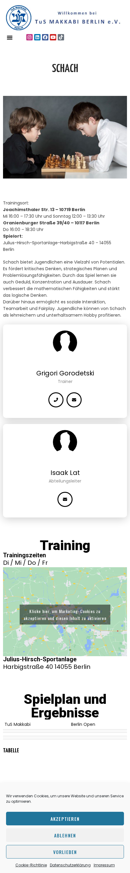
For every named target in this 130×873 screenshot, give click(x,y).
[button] (9, 37)
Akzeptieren (65, 818)
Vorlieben (65, 852)
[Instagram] (29, 37)
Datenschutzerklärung (70, 865)
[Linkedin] (37, 37)
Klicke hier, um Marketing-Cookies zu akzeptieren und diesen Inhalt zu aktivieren (65, 614)
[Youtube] (53, 37)
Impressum (104, 865)
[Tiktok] (61, 37)
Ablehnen (65, 835)
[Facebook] (45, 37)
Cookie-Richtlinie (31, 865)
